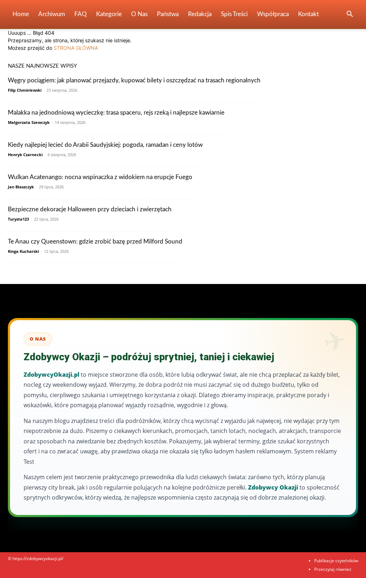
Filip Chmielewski (24, 90)
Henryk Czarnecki (25, 154)
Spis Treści (234, 14)
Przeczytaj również (332, 569)
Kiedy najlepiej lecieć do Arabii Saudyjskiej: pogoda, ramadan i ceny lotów (105, 145)
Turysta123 (18, 219)
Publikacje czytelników (336, 561)
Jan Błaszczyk (21, 186)
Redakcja (200, 14)
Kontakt (308, 14)
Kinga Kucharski (23, 251)
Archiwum (51, 14)
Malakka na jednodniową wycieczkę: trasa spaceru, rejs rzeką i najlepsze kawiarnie (116, 113)
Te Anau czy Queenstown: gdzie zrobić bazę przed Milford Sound (95, 242)
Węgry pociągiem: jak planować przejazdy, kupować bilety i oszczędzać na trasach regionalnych (134, 80)
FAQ (80, 14)
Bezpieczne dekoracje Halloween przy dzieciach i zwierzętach (90, 209)
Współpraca (273, 14)
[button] (349, 14)
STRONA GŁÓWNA (76, 48)
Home (21, 14)
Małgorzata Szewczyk (29, 122)
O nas (139, 14)
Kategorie (109, 14)
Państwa (168, 14)
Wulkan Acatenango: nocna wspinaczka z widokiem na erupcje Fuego (100, 177)
